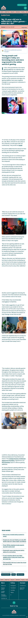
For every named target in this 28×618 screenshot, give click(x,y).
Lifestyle (7, 12)
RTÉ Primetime (6, 462)
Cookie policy (3, 592)
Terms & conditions (3, 595)
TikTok (12, 592)
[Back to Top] (14, 602)
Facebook (13, 588)
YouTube (13, 590)
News (2, 12)
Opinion (18, 12)
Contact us (4, 598)
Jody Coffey (24, 27)
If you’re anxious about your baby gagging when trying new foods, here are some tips (13, 557)
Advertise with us (22, 588)
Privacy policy (3, 588)
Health (12, 12)
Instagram (13, 585)
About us (3, 585)
